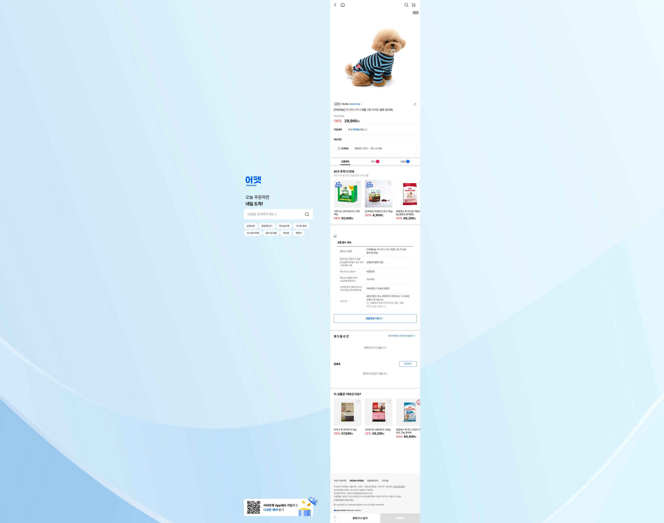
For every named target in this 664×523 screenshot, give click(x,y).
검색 (307, 214)
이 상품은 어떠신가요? (347, 394)
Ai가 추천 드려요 (344, 171)
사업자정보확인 (399, 487)
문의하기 (408, 364)
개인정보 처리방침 (356, 480)
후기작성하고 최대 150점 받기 (401, 336)
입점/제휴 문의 (372, 480)
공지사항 (385, 480)
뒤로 (335, 5)
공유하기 (415, 104)
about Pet (253, 181)
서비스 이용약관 (340, 480)
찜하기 (358, 183)
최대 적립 (356, 129)
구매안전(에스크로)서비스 (344, 500)
